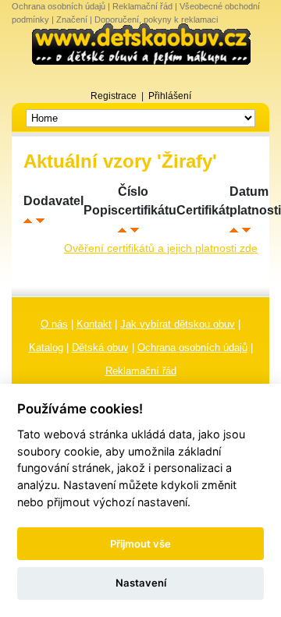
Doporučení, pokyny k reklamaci (156, 19)
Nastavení (141, 582)
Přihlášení (169, 95)
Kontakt (94, 324)
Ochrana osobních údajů (58, 6)
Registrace (114, 95)
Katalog (46, 347)
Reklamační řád (142, 6)
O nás (54, 324)
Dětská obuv (100, 347)
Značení (71, 19)
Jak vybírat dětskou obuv (177, 324)
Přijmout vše (140, 543)
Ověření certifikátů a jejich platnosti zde (161, 248)
